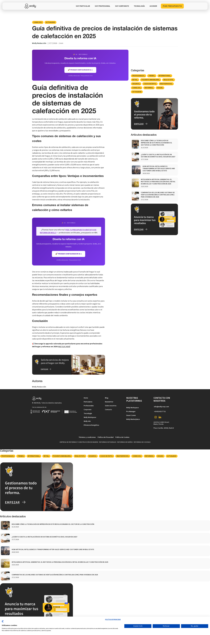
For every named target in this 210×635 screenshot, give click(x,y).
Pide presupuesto (172, 6)
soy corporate (122, 6)
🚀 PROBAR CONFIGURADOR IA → (80, 70)
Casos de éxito (150, 84)
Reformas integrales (107, 442)
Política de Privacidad (106, 437)
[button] (139, 6)
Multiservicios (166, 84)
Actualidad (50, 22)
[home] (30, 6)
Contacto (108, 409)
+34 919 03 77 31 (160, 411)
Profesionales (138, 76)
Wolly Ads (87, 421)
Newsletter (109, 402)
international (164, 76)
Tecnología (88, 413)
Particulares (88, 402)
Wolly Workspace (90, 417)
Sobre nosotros (110, 406)
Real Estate (168, 80)
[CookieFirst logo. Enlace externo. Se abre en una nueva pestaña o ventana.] (3, 622)
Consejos (38, 22)
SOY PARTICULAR (83, 6)
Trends (151, 76)
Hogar (159, 88)
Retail (134, 80)
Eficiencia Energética (91, 425)
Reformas (149, 88)
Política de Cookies (122, 437)
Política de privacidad (113, 619)
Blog (106, 398)
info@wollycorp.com (161, 406)
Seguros (135, 84)
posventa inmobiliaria (150, 80)
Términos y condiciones (87, 437)
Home (86, 398)
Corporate (87, 409)
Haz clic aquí (64, 346)
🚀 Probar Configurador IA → (68, 254)
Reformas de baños (125, 442)
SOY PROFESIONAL (102, 6)
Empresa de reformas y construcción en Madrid (79, 442)
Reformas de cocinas (142, 442)
